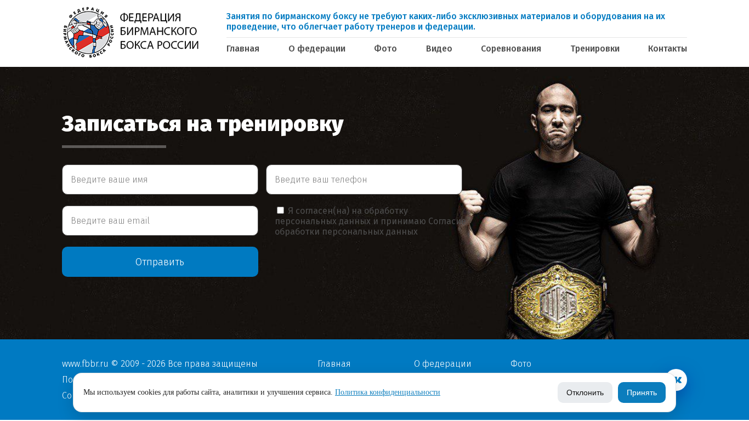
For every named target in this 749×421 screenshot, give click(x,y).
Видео (439, 48)
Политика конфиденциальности (387, 392)
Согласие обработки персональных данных (370, 226)
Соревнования (511, 48)
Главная (242, 48)
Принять (642, 392)
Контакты (667, 48)
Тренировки (595, 48)
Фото (385, 48)
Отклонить (585, 392)
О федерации (316, 48)
